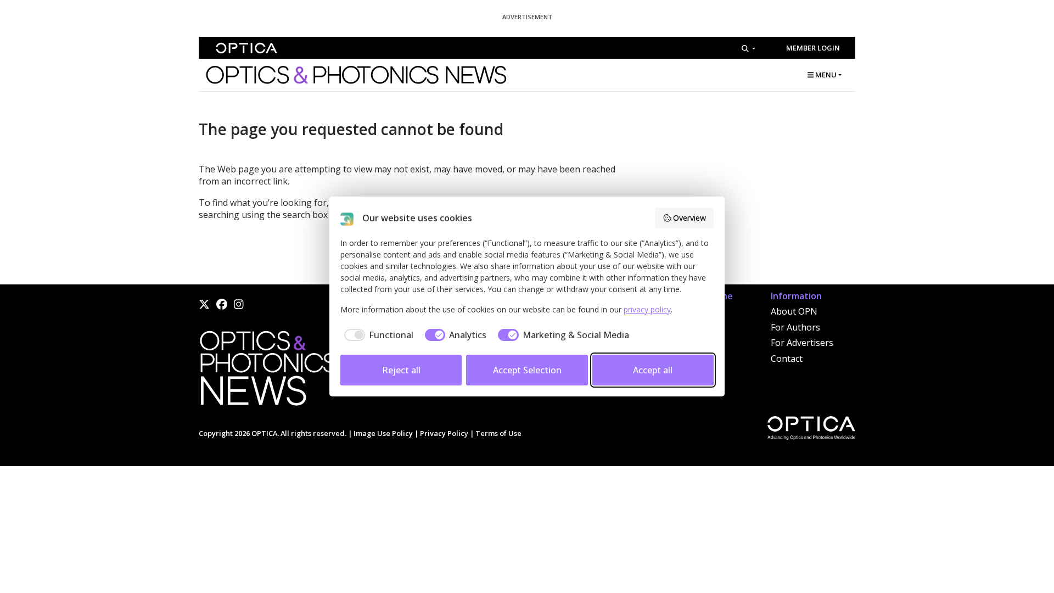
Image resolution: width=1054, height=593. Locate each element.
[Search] (748, 48)
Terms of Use (498, 433)
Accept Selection (527, 370)
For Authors (795, 327)
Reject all (401, 370)
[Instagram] (239, 304)
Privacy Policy (444, 433)
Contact (787, 359)
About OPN (794, 311)
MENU (825, 75)
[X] (204, 304)
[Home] (267, 372)
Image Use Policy (383, 433)
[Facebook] (221, 304)
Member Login (813, 48)
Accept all (652, 370)
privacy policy (647, 309)
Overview (689, 217)
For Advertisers (802, 343)
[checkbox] (376, 335)
